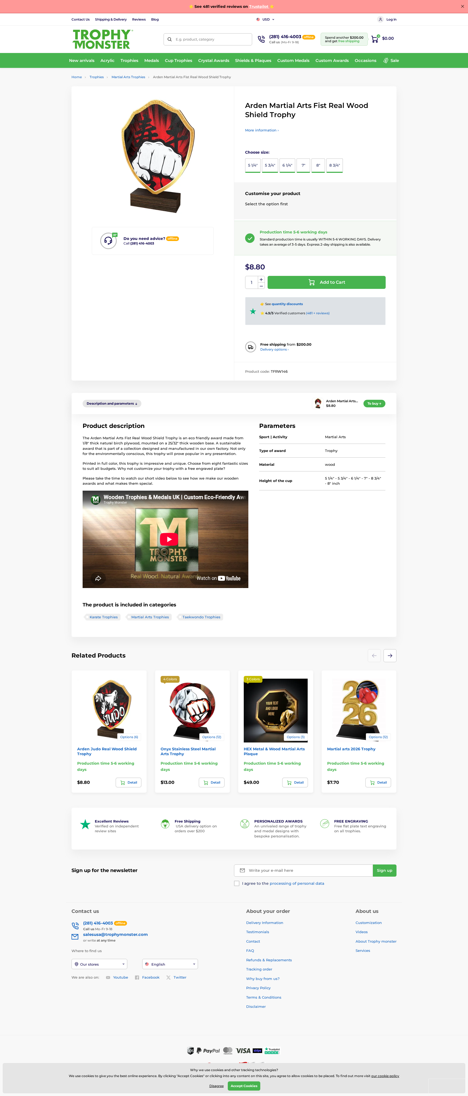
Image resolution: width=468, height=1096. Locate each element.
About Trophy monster (376, 941)
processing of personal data (297, 883)
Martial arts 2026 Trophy (351, 749)
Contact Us (81, 19)
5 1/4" (253, 165)
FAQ (250, 950)
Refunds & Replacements (269, 960)
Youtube (120, 977)
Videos (362, 932)
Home (77, 77)
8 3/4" (334, 165)
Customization (369, 922)
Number (251, 282)
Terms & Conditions (263, 997)
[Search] (170, 39)
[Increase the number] (261, 279)
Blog (155, 19)
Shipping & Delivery (111, 19)
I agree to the (283, 883)
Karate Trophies (104, 617)
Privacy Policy (258, 988)
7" (303, 165)
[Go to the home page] (103, 39)
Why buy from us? (263, 978)
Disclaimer (256, 1006)
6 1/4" (287, 165)
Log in (391, 19)
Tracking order (259, 969)
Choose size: (257, 152)
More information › (262, 130)
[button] (390, 655)
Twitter (180, 977)
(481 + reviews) (318, 313)
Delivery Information (264, 922)
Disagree (216, 1086)
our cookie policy (385, 1076)
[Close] (462, 6)
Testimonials (257, 932)
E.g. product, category (195, 39)
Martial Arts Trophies (128, 77)
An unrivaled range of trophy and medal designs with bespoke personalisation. (280, 831)
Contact (253, 941)
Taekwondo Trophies (201, 617)
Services (363, 950)
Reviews (139, 19)
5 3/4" (270, 165)
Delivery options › (274, 349)
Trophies (97, 77)
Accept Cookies (244, 1086)
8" (318, 165)
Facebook (151, 977)
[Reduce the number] (261, 285)
